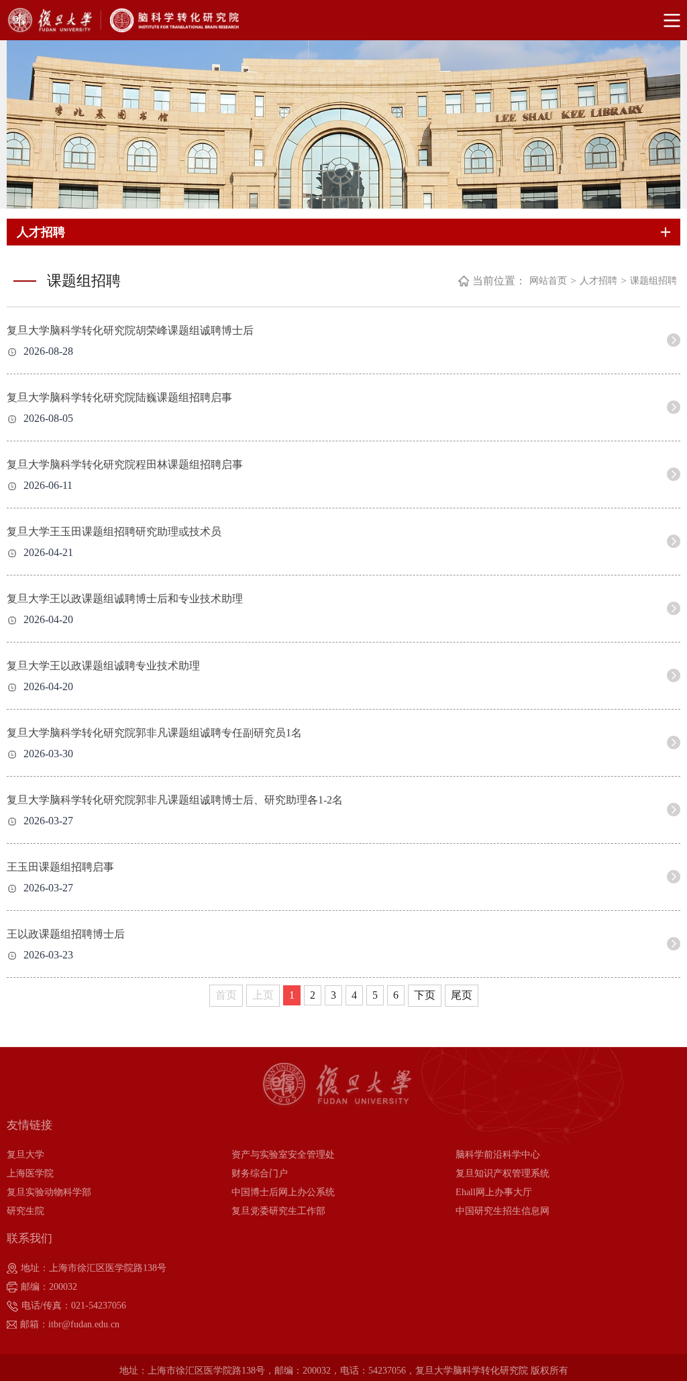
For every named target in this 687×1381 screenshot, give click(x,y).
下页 (424, 995)
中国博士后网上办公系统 (283, 1192)
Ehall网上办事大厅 (494, 1192)
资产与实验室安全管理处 (283, 1155)
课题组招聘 (653, 281)
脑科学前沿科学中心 (498, 1155)
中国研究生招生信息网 (502, 1211)
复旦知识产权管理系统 (502, 1173)
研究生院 (25, 1211)
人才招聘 (598, 281)
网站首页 (548, 281)
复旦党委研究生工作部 (278, 1211)
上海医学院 (30, 1173)
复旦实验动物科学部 (49, 1192)
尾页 (461, 995)
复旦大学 (25, 1155)
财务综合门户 (259, 1173)
